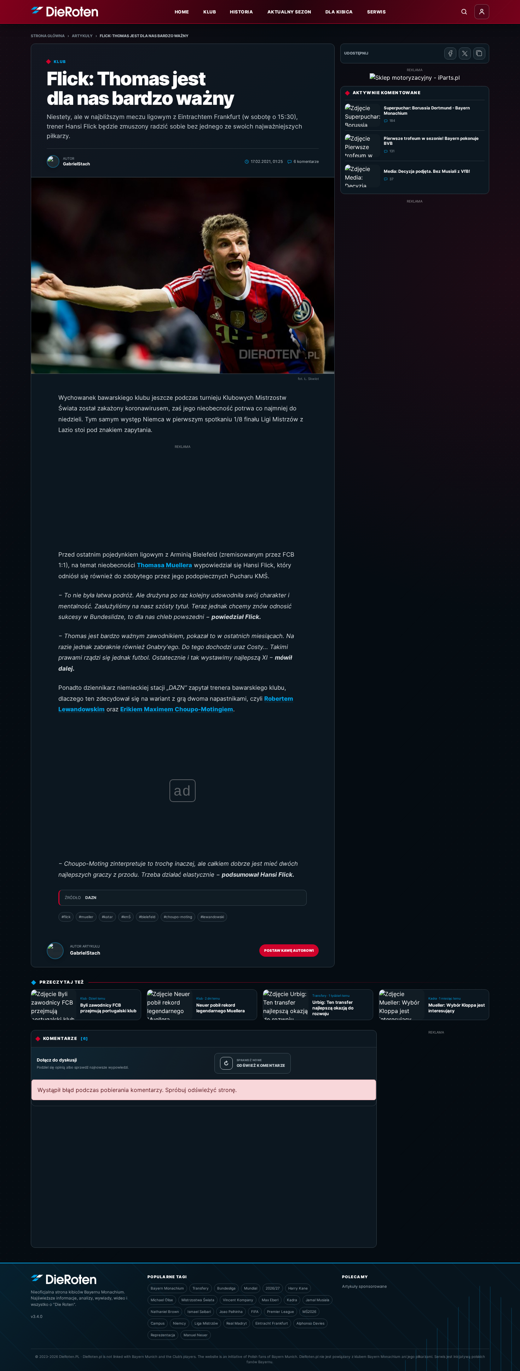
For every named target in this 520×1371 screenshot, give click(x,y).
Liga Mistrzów (206, 1323)
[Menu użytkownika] (481, 11)
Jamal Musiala (317, 1300)
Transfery (200, 1288)
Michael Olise (162, 1300)
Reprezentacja (163, 1335)
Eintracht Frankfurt (271, 1323)
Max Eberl (270, 1300)
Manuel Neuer (196, 1335)
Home (182, 12)
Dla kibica (339, 12)
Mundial (250, 1288)
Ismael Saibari (199, 1311)
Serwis (376, 12)
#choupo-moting (178, 917)
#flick (66, 917)
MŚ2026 (309, 1311)
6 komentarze (306, 161)
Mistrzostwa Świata (197, 1300)
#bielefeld (147, 917)
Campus (157, 1323)
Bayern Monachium (167, 1288)
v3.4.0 (36, 1316)
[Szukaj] (464, 11)
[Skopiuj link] (479, 53)
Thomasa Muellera (164, 565)
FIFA (255, 1311)
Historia (241, 12)
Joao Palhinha (231, 1311)
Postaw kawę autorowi (289, 950)
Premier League (280, 1311)
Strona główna (48, 36)
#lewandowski (212, 917)
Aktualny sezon (289, 12)
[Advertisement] (182, 499)
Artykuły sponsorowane (364, 1286)
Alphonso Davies (310, 1323)
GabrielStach (85, 953)
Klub (209, 12)
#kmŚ (126, 917)
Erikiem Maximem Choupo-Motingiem (176, 709)
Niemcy (179, 1323)
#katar (107, 917)
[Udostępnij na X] (465, 53)
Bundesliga (226, 1288)
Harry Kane (298, 1288)
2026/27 (273, 1288)
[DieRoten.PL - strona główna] (64, 11)
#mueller (86, 917)
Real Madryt (236, 1323)
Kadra (292, 1300)
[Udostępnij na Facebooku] (450, 53)
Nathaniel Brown (165, 1311)
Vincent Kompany (238, 1300)
